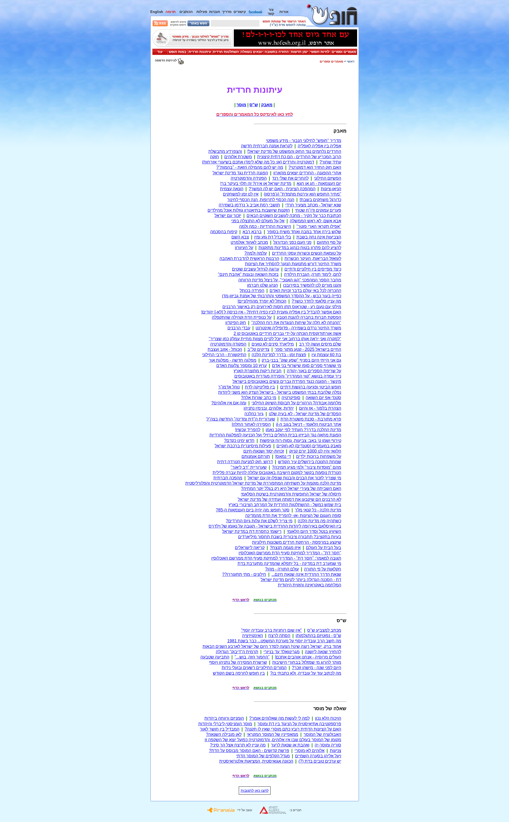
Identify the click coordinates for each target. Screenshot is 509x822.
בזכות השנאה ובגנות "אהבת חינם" (248, 274)
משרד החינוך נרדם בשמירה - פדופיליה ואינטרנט (298, 328)
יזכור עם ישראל (227, 215)
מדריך (226, 12)
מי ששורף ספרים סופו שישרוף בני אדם (306, 365)
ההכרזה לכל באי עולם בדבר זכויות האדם (305, 290)
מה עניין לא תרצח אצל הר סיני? (238, 745)
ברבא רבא (252, 231)
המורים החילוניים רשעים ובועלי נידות (254, 667)
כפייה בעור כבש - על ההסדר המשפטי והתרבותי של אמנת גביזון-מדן (281, 296)
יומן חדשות (299, 52)
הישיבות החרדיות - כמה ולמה (265, 226)
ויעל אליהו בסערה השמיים (318, 756)
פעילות (201, 12)
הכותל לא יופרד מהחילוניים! (262, 301)
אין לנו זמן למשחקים (240, 194)
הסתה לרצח (279, 635)
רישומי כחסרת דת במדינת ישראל (252, 531)
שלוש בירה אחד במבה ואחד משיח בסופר (304, 231)
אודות (283, 12)
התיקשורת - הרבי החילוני (224, 354)
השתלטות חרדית (226, 52)
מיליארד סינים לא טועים (273, 344)
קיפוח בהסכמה (223, 231)
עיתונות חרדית (199, 52)
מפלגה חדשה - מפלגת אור (232, 360)
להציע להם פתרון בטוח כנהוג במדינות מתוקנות (299, 247)
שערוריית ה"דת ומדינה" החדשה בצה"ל (241, 419)
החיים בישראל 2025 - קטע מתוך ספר (308, 349)
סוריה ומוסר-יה (328, 745)
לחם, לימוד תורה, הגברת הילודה (312, 274)
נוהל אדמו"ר (229, 387)
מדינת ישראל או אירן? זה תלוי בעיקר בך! (255, 183)
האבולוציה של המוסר (322, 734)
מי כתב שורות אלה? (258, 397)
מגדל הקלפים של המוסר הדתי (263, 756)
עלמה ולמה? (255, 253)
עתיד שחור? (330, 162)
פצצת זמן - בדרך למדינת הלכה (279, 354)
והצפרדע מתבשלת (225, 151)
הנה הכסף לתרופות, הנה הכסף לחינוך (260, 199)
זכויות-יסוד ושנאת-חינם (263, 451)
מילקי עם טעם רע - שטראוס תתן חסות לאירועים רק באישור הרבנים (281, 306)
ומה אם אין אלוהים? (228, 403)
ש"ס (253, 105)
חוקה (214, 156)
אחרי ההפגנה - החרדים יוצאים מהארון (307, 173)
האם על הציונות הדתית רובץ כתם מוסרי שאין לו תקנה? (293, 729)
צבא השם (240, 237)
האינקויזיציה (252, 635)
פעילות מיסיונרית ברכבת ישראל (243, 446)
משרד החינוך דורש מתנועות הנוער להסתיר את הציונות (293, 264)
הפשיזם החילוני (327, 178)
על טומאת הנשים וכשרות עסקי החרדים (306, 253)
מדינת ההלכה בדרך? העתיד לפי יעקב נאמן (303, 429)
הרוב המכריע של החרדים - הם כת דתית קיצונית (299, 156)
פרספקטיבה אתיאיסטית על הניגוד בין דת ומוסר (299, 724)
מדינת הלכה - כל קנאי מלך (318, 510)
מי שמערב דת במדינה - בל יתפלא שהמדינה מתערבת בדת (289, 563)
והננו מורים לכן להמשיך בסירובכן (312, 285)
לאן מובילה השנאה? (224, 734)
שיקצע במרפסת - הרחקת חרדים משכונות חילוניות (296, 542)
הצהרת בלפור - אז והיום (320, 408)
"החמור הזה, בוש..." (252, 657)
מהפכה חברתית (227, 478)
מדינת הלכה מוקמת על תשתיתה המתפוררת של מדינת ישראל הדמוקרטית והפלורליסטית (263, 483)
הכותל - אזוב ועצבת (225, 349)
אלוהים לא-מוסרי (309, 750)
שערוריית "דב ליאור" (249, 467)
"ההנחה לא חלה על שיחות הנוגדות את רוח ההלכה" (296, 322)
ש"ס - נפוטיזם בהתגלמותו (318, 635)
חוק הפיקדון (235, 322)
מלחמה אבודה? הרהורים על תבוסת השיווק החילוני (296, 403)
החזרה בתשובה (277, 52)
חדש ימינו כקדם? (239, 440)
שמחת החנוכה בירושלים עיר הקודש (309, 461)
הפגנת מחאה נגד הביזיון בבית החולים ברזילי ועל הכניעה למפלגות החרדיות (275, 435)
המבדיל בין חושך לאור (219, 729)
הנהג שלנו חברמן (262, 285)
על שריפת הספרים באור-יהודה (314, 371)
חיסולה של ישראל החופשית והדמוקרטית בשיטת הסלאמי (291, 494)
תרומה (170, 12)
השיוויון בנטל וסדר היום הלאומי (314, 531)
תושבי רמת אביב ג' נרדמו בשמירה (249, 205)
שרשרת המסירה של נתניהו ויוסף (238, 662)
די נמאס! (283, 456)
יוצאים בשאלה (251, 52)
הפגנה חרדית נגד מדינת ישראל (240, 173)
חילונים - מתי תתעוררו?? (244, 574)
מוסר (241, 105)
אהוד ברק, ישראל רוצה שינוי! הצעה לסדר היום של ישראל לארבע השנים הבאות (272, 646)
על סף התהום (329, 242)
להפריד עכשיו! (247, 429)
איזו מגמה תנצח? (285, 547)
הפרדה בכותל (252, 290)
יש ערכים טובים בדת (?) (320, 761)
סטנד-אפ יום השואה (323, 397)
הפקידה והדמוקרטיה (249, 178)
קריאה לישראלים (250, 547)
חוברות (214, 12)
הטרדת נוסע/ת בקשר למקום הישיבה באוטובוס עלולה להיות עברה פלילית (277, 472)
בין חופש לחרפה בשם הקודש (239, 673)
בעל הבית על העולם (323, 547)
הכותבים (186, 12)
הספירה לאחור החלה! (251, 424)
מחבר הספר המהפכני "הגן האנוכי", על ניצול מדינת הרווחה (289, 280)
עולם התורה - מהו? (282, 569)
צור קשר (270, 12)
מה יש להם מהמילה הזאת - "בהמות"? (249, 167)
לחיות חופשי (319, 52)
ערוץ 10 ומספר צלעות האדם (241, 365)
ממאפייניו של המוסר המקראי (272, 734)
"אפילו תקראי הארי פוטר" (318, 226)
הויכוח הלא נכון (328, 718)
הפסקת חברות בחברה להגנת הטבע (309, 317)
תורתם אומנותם (256, 456)
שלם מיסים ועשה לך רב (320, 344)
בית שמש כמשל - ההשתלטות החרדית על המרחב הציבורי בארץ (285, 504)
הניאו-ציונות (331, 189)
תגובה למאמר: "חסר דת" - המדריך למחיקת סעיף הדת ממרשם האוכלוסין (276, 558)
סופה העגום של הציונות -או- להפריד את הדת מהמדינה (293, 515)
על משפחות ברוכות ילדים (318, 456)
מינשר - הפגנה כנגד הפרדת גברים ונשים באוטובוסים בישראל (286, 381)
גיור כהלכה (254, 414)
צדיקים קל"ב (258, 349)
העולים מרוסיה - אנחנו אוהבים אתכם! (308, 657)
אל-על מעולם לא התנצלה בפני (257, 221)
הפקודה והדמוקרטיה (228, 344)
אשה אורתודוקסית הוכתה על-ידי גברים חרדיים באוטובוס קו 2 (287, 333)
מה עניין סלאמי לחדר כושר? (316, 301)
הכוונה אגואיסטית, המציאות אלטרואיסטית (256, 761)
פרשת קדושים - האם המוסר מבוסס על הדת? (249, 750)
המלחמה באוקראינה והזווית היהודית (309, 585)
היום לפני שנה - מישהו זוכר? (316, 667)
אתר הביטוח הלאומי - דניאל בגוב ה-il (308, 424)
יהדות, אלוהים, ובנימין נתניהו (269, 408)
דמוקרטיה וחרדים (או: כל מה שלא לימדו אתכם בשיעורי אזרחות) (258, 162)
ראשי (350, 61)
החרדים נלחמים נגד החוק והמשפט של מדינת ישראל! (294, 151)
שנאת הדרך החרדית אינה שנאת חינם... (306, 574)
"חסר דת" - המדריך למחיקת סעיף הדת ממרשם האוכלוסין (290, 553)
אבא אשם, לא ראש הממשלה (315, 221)
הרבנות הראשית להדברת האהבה (249, 258)
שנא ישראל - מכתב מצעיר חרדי (313, 205)
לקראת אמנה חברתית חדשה (266, 146)
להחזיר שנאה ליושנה (323, 651)
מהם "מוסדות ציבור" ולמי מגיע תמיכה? (306, 467)
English (156, 12)
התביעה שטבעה (214, 657)
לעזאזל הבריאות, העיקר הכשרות (312, 258)
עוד (160, 52)
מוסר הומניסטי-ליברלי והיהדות (225, 724)
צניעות (335, 750)
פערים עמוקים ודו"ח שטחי (318, 210)
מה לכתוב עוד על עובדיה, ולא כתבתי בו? (305, 673)
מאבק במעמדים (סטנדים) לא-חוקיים (309, 446)
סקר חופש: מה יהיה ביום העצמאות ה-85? (252, 510)
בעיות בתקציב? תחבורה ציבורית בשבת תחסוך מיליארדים (289, 536)
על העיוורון (244, 247)
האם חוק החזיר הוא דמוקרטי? (314, 167)
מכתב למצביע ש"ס (324, 630)
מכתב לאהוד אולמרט (249, 242)
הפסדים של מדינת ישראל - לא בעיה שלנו (305, 414)
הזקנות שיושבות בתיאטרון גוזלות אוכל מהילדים (249, 210)
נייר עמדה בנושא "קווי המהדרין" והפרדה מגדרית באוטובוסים (287, 376)
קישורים (240, 12)
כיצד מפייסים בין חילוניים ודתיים (312, 269)
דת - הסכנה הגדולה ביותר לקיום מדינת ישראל (301, 579)
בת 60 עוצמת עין (326, 354)
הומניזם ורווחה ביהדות (224, 718)
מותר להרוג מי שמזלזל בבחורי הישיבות (306, 662)
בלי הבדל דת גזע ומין (272, 237)
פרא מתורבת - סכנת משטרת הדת (310, 419)
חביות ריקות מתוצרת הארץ (258, 371)
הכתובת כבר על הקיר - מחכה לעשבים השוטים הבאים (294, 215)
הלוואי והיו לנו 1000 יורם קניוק (315, 451)
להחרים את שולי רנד (290, 178)
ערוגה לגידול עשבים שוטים (255, 269)
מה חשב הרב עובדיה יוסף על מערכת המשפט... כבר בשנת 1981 (284, 641)
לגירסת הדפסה (166, 60)
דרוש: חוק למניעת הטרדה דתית (245, 461)
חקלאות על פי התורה (322, 569)
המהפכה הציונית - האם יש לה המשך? (282, 189)
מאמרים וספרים (344, 52)
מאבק (267, 105)
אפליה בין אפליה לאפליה (319, 146)
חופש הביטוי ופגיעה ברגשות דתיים (310, 387)
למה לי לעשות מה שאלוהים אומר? (279, 718)
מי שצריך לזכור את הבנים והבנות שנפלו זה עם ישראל (294, 478)
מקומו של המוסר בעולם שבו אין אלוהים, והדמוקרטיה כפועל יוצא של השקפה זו (273, 739)
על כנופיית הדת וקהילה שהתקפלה (241, 317)
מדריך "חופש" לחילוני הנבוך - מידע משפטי (303, 140)
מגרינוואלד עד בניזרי (282, 651)
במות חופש (177, 52)
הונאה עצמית (231, 189)
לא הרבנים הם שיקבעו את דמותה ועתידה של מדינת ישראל (289, 499)
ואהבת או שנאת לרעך (290, 745)
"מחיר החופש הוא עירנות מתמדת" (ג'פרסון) (302, 194)
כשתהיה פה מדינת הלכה (319, 521)
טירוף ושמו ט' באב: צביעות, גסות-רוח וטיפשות (300, 440)
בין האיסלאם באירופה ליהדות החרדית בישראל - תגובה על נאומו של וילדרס (275, 526)
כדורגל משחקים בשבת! (320, 199)
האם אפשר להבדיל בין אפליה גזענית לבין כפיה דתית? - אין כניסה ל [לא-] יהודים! (271, 312)
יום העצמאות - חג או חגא (319, 183)
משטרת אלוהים (238, 156)
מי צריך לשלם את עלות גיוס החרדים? (259, 521)
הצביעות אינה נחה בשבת (318, 237)
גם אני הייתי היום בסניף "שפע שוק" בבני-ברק (301, 360)
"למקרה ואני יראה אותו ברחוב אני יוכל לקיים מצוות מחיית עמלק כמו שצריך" (275, 339)
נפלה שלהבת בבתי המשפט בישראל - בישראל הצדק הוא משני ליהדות (279, 392)
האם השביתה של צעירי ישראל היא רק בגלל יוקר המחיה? (291, 488)
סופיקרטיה (291, 397)
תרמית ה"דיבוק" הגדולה (237, 651)
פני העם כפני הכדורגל (292, 242)
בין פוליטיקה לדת (260, 387)
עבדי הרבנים (238, 328)
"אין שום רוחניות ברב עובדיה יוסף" (271, 630)
